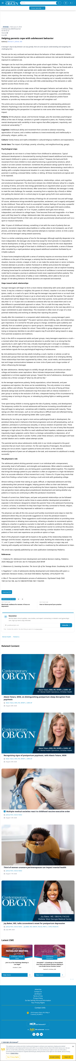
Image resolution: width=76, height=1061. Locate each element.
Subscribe (65, 625)
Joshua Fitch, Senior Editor (14, 815)
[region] (38, 1052)
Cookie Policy (14, 1053)
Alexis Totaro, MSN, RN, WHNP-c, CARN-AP (19, 703)
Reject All (67, 1057)
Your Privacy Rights (38, 1003)
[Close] (73, 1046)
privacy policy (38, 629)
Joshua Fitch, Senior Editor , (14, 927)
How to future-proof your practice (12, 604)
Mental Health (6, 637)
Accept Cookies (54, 1057)
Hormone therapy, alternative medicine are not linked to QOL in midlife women (54, 605)
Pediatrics (16, 637)
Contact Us (38, 992)
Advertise (38, 989)
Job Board (38, 994)
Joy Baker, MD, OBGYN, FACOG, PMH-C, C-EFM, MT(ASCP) (41, 927)
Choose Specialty (36, 8)
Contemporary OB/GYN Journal (11, 29)
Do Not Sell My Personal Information (38, 1000)
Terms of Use (38, 996)
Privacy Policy (38, 998)
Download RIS (7, 592)
